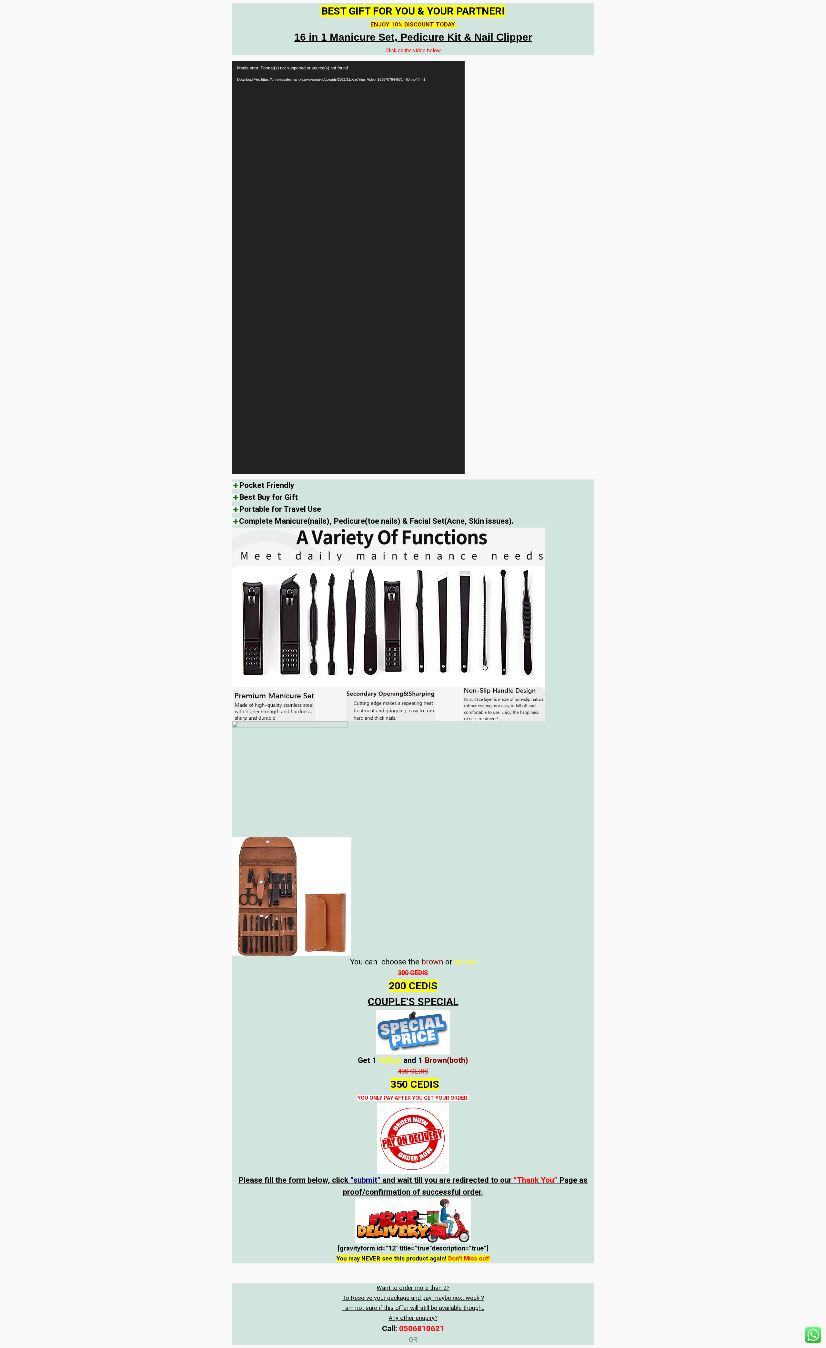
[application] (348, 267)
